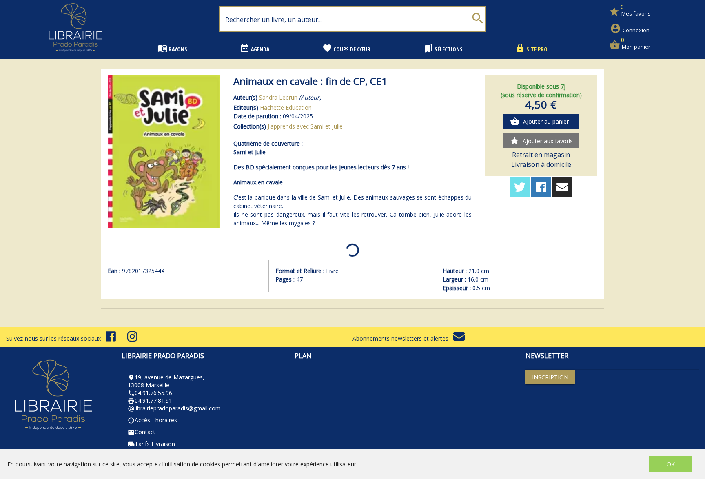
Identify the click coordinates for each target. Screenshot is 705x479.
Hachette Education (286, 107)
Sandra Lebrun (278, 97)
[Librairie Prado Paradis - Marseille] (75, 55)
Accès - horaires (152, 420)
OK (671, 464)
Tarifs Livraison (151, 444)
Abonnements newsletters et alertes (402, 338)
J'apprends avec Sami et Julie (305, 126)
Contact (141, 432)
